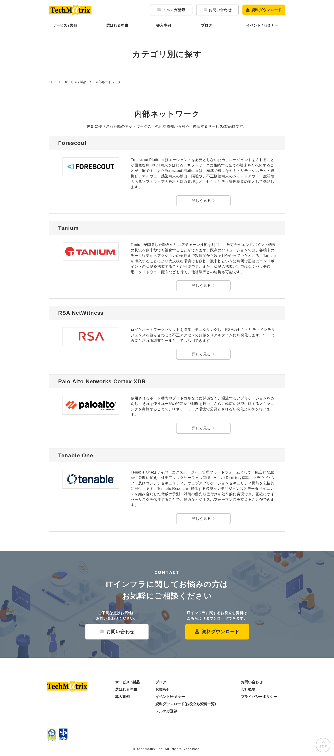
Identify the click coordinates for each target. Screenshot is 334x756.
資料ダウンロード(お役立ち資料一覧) (185, 704)
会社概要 (248, 689)
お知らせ (162, 689)
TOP (52, 82)
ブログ (206, 25)
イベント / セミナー (262, 25)
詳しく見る (201, 201)
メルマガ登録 (173, 10)
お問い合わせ (220, 10)
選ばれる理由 (117, 25)
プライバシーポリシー (259, 697)
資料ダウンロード (267, 10)
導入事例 (163, 25)
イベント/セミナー (170, 697)
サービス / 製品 (65, 25)
